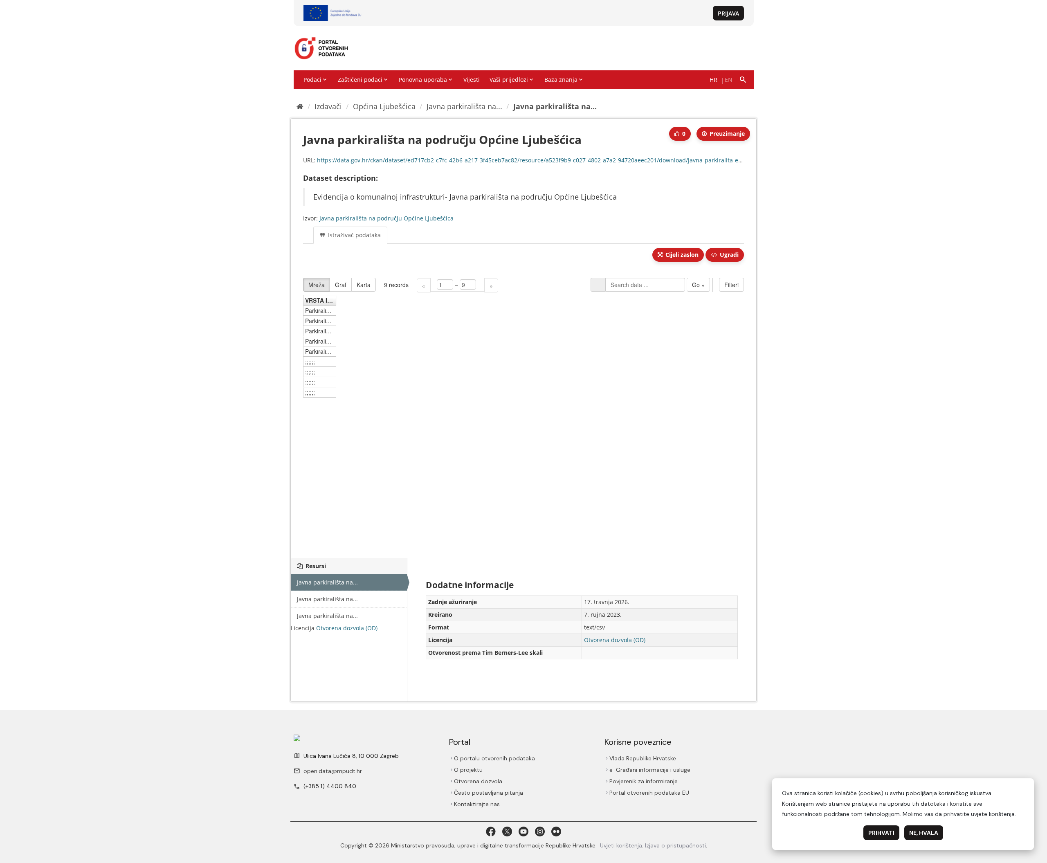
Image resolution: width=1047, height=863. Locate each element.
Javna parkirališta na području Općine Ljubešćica (386, 218)
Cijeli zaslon (681, 254)
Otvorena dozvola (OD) (346, 628)
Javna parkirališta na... (464, 106)
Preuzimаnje (726, 133)
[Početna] (300, 106)
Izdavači (328, 106)
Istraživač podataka (353, 235)
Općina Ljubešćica (384, 106)
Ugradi (728, 254)
